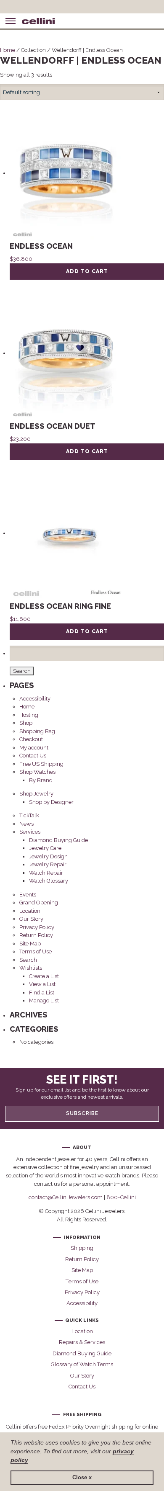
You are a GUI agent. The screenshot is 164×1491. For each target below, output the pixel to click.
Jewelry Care (45, 848)
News (26, 824)
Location (29, 911)
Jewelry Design (48, 856)
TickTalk (29, 815)
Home (7, 50)
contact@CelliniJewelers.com (66, 1197)
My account (33, 747)
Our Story (31, 919)
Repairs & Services (82, 1342)
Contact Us (32, 755)
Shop (25, 723)
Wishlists (30, 968)
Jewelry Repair (47, 864)
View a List (42, 984)
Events (27, 894)
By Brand (41, 780)
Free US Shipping (41, 764)
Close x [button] (82, 1478)
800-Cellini (121, 1197)
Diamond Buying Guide (58, 840)
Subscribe (82, 1113)
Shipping (82, 1248)
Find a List (41, 992)
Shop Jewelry (36, 794)
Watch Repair (46, 873)
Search (28, 960)
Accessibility (34, 698)
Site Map (30, 943)
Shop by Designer (51, 802)
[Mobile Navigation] (10, 20)
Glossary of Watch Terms (82, 1364)
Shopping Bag (37, 731)
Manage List (44, 1000)
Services (29, 832)
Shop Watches (37, 772)
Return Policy (36, 935)
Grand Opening (38, 902)
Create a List (44, 976)
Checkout (31, 739)
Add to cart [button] (87, 271)
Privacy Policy (36, 927)
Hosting (28, 715)
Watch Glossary (48, 881)
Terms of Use (35, 951)
